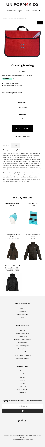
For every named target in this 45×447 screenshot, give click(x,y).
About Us (22, 308)
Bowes (10, 18)
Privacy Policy (22, 349)
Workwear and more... (22, 358)
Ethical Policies (22, 336)
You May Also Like (22, 197)
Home (4, 18)
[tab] (6, 145)
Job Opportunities (22, 314)
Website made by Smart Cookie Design (22, 439)
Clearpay (22, 377)
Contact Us (22, 311)
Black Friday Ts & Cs (22, 333)
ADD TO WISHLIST (24, 136)
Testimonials (22, 352)
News (22, 317)
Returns (22, 383)
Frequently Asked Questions (22, 339)
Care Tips (22, 374)
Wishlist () (22, 393)
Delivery (22, 380)
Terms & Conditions (22, 389)
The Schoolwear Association (22, 355)
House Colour (22, 102)
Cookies (22, 330)
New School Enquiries (22, 346)
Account (22, 371)
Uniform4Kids (32, 435)
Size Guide (22, 386)
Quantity (22, 114)
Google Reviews (22, 342)
